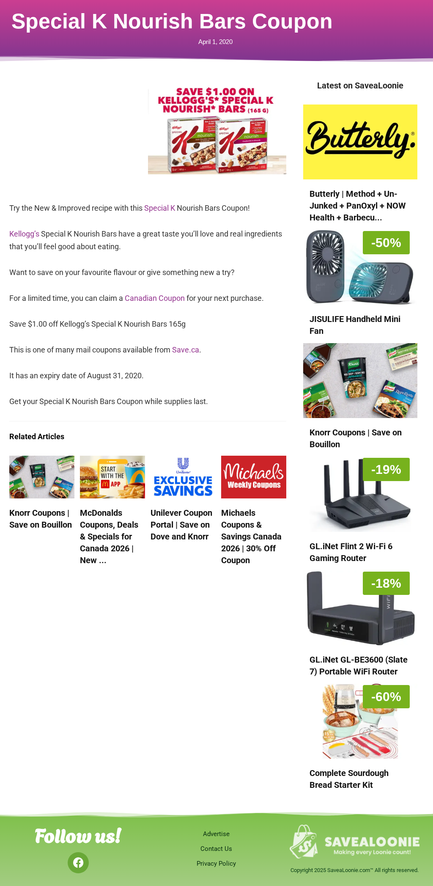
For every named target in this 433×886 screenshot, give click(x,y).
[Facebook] (78, 862)
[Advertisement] (78, 136)
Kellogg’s (24, 233)
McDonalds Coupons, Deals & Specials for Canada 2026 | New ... (109, 536)
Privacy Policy (216, 863)
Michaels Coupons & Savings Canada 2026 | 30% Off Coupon (251, 536)
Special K (159, 208)
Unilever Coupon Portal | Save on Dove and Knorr (181, 525)
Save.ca (185, 349)
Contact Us (216, 849)
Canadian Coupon (155, 298)
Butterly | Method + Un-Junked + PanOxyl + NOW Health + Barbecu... (358, 206)
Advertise (216, 834)
